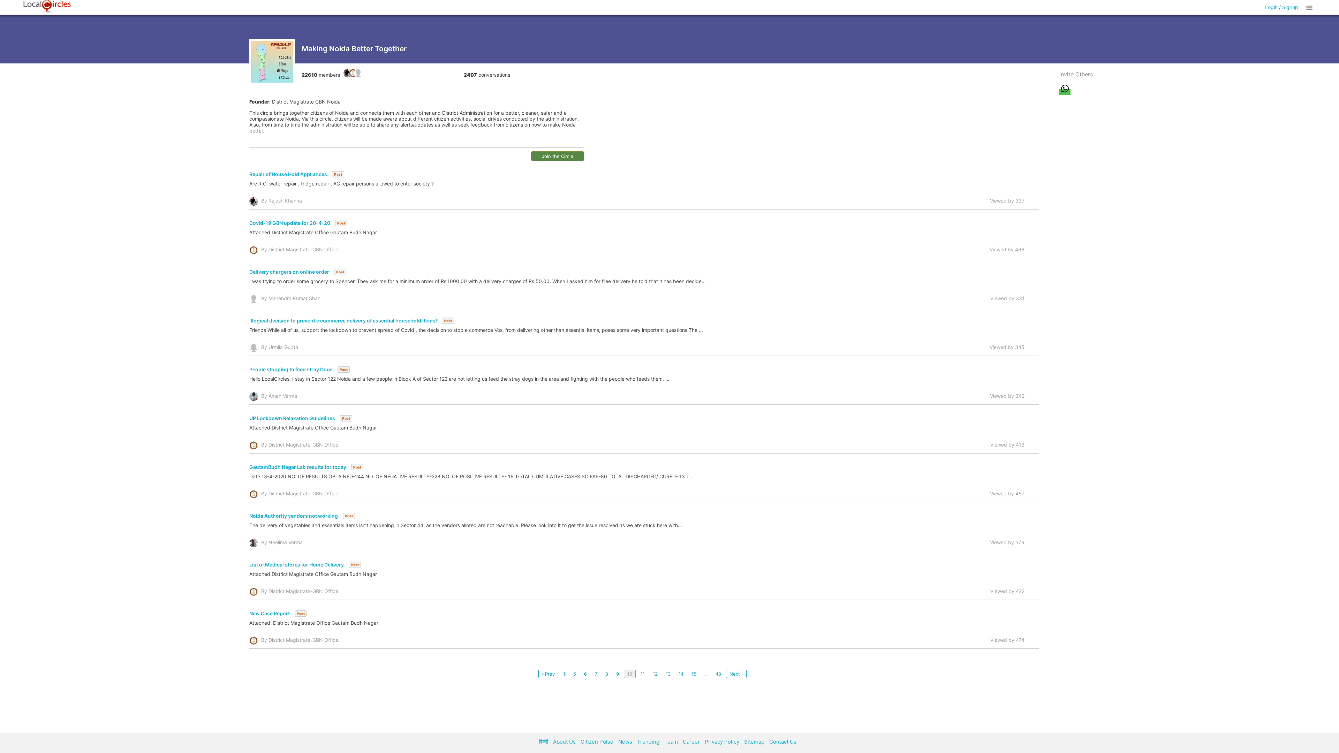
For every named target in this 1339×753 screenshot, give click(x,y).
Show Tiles (1310, 7)
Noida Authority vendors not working (293, 516)
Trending (648, 741)
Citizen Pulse (597, 741)
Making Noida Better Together (354, 48)
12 (655, 674)
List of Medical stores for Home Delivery (296, 565)
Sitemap (754, 741)
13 (668, 674)
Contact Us (782, 741)
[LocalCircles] (47, 6)
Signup (1290, 7)
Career (691, 741)
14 (681, 674)
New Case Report (269, 613)
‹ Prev (548, 674)
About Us (564, 741)
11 (643, 674)
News (625, 741)
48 (718, 674)
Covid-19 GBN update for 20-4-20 (289, 223)
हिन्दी (543, 741)
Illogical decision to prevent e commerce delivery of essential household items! (343, 321)
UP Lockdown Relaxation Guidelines (292, 418)
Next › (736, 674)
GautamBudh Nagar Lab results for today (297, 467)
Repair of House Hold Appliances (288, 174)
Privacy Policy (722, 741)
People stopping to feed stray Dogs (291, 369)
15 (693, 674)
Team (671, 741)
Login (1271, 7)
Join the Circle (557, 156)
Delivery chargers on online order (289, 272)
